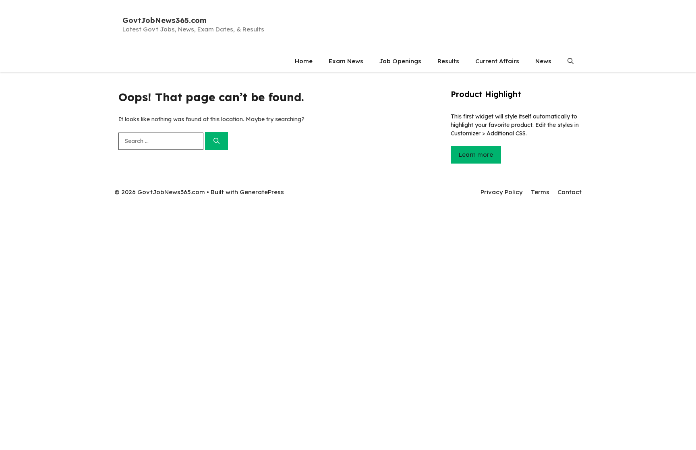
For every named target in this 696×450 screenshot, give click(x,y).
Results (448, 61)
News (543, 61)
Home (304, 61)
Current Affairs (497, 61)
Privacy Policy (502, 192)
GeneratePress (262, 192)
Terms (540, 192)
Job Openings (400, 61)
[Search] (216, 141)
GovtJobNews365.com (164, 20)
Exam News (346, 61)
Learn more (476, 154)
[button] (570, 61)
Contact (569, 192)
